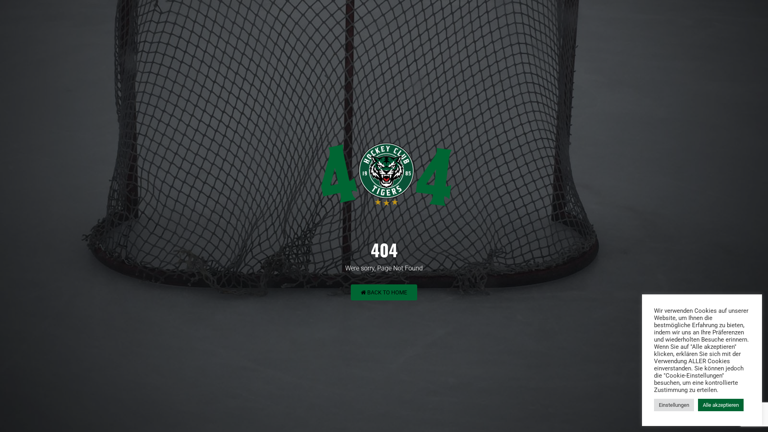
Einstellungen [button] (674, 405)
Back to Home (386, 292)
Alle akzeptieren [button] (721, 405)
